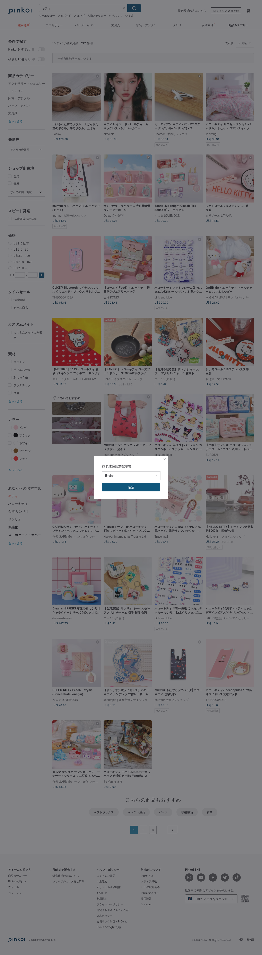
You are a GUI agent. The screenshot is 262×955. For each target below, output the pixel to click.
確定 (131, 487)
